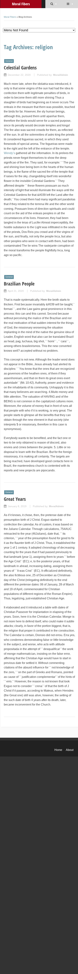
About (69, 749)
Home (58, 749)
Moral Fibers (10, 17)
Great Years (15, 499)
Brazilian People (19, 283)
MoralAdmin (60, 74)
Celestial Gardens (20, 67)
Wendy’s (9, 153)
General (9, 61)
